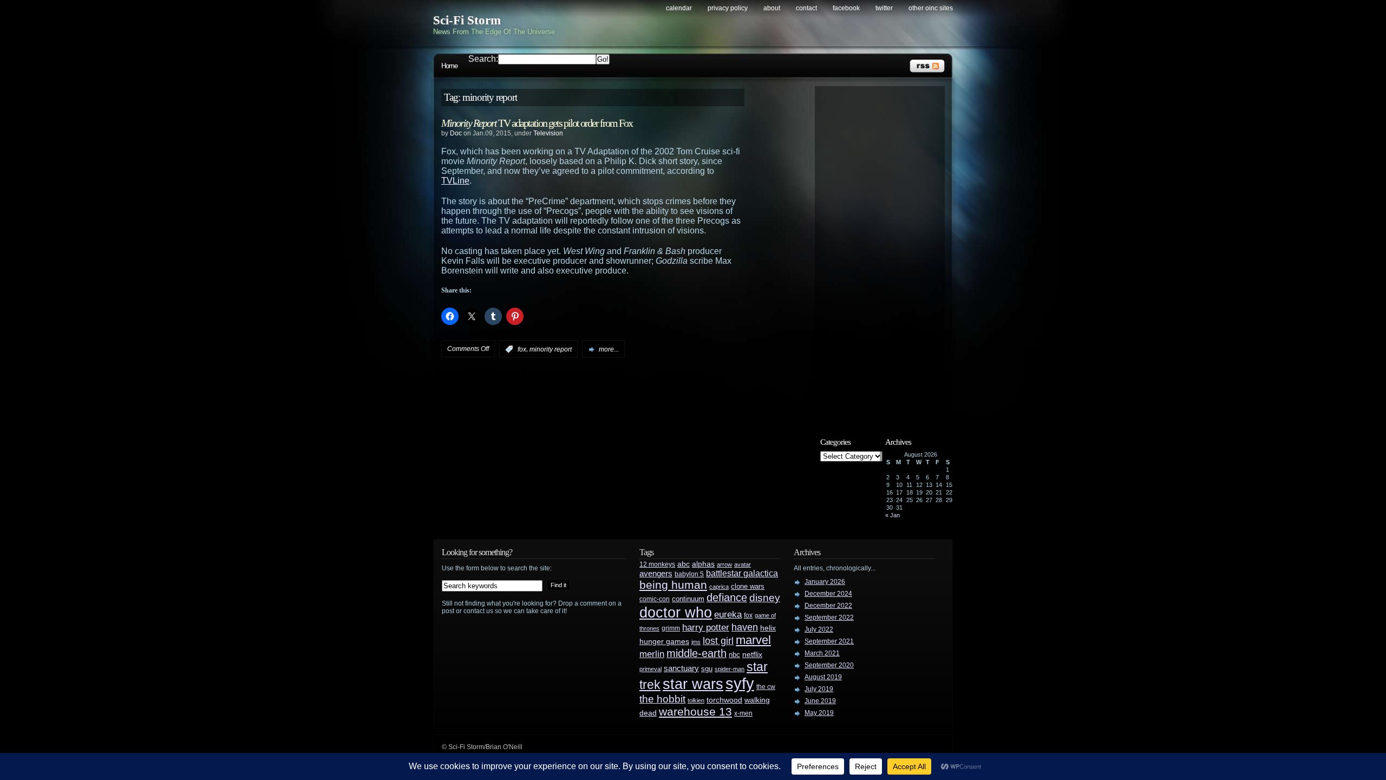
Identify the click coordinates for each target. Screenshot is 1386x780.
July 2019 (819, 689)
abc (683, 564)
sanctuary (681, 668)
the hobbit (662, 699)
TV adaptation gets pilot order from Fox (536, 123)
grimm (671, 628)
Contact (806, 8)
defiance (727, 597)
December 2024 (828, 593)
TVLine (455, 180)
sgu (706, 669)
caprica (719, 586)
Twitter (884, 8)
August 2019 (823, 677)
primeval (650, 669)
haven (744, 627)
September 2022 (829, 617)
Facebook (846, 8)
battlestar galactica (742, 573)
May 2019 (819, 713)
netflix (752, 655)
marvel (753, 640)
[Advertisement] (885, 252)
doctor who (675, 612)
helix (768, 628)
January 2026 (825, 582)
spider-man (729, 669)
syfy (739, 683)
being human (673, 584)
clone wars (747, 586)
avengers (655, 573)
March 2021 (822, 653)
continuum (688, 599)
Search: (483, 58)
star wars (693, 684)
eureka (728, 614)
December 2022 (828, 605)
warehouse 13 (695, 711)
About (771, 8)
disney (764, 597)
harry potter (705, 627)
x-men (743, 713)
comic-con (654, 598)
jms (696, 642)
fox (522, 349)
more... (609, 349)
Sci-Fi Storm (467, 20)
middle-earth (696, 653)
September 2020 (829, 665)
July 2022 (819, 629)
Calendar (679, 8)
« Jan (892, 515)
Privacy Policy (728, 8)
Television (548, 133)
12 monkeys (657, 564)
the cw (765, 687)
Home (449, 66)
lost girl (718, 640)
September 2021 (829, 641)
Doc (456, 133)
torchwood (724, 700)
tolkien (696, 700)
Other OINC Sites (930, 8)
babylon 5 (689, 573)
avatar (742, 564)
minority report (550, 349)
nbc (734, 655)
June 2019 (820, 701)
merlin (651, 654)
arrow (724, 564)
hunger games (664, 641)
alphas (703, 564)
